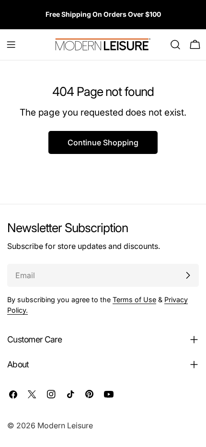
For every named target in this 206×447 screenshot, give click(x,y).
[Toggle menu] (11, 44)
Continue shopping (103, 142)
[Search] (175, 44)
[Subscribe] (188, 275)
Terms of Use (134, 299)
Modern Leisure (65, 425)
